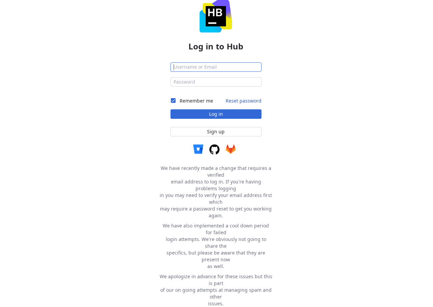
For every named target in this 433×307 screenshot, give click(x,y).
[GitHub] (214, 149)
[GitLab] (230, 149)
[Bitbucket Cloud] (198, 149)
